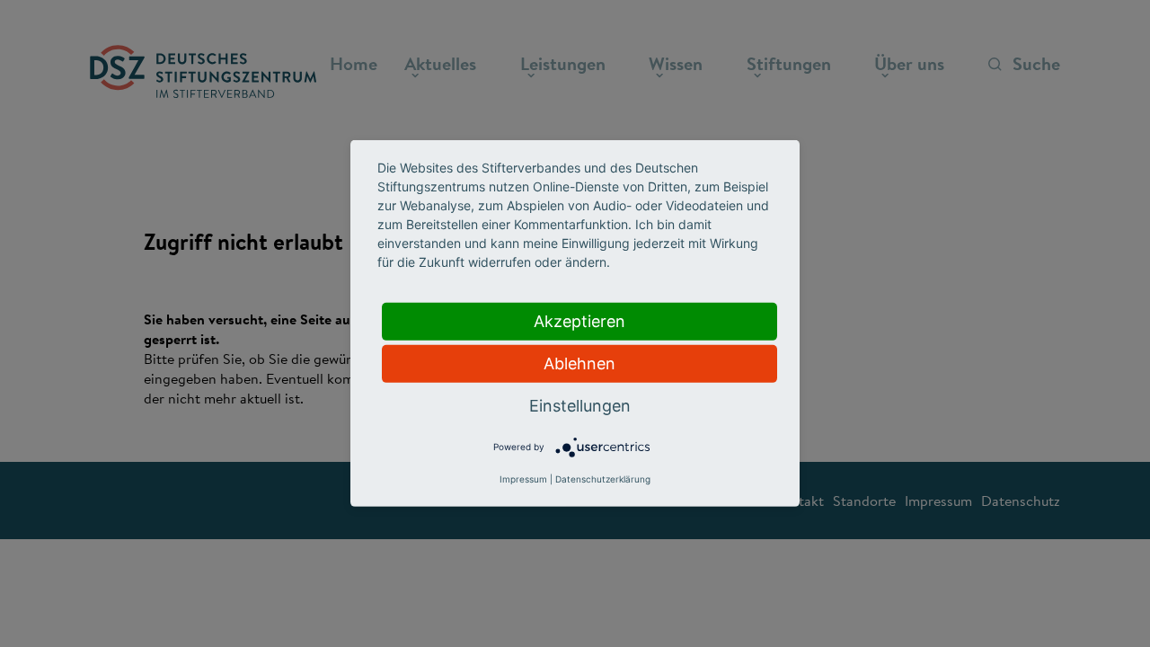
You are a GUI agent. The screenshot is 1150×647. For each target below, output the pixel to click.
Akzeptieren (579, 321)
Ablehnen (579, 363)
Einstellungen (580, 405)
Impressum (523, 479)
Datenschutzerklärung (602, 479)
